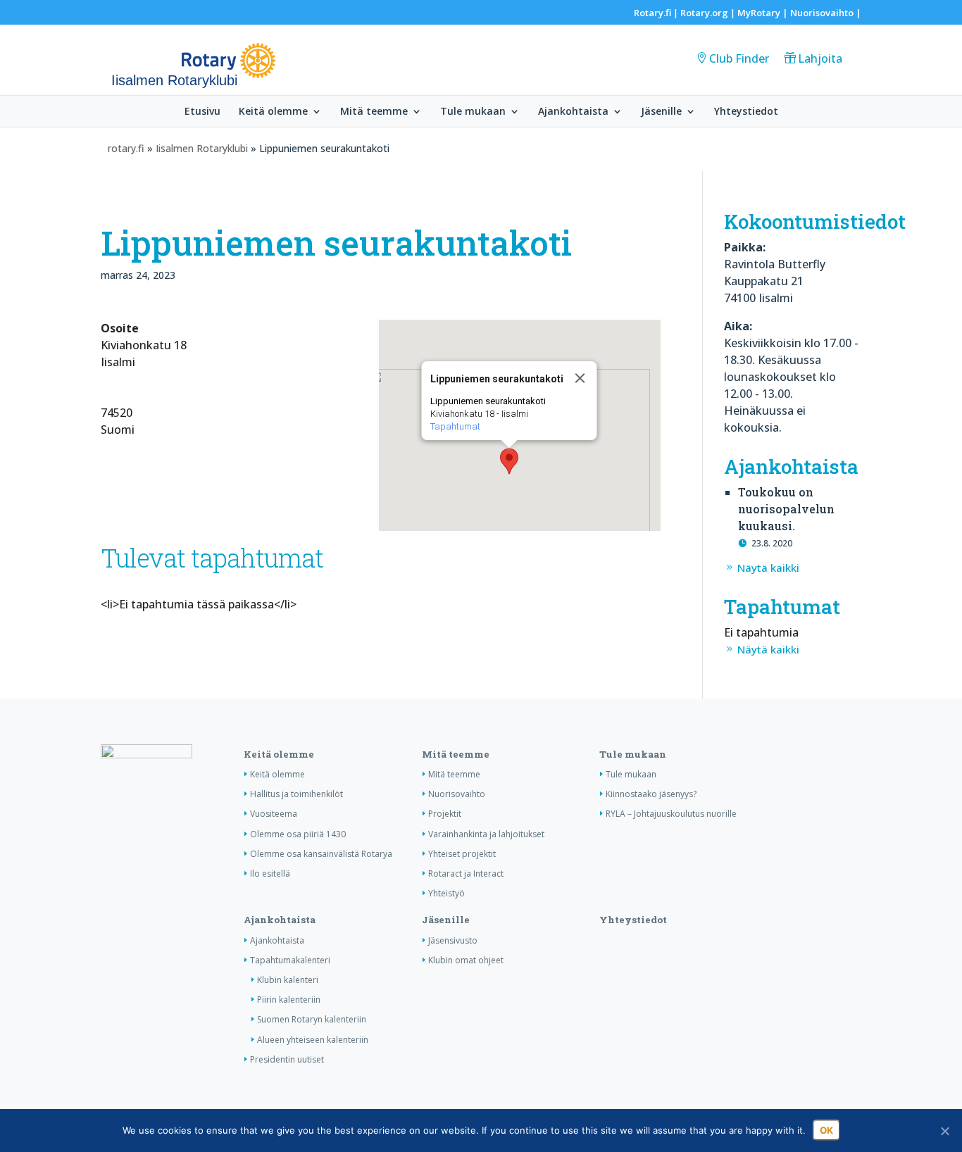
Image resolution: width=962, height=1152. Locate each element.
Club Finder (739, 58)
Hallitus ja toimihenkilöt (296, 794)
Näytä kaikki (768, 568)
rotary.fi (126, 148)
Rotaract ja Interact (466, 873)
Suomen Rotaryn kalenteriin (311, 1019)
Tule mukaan (473, 112)
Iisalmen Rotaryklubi (202, 148)
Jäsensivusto (452, 940)
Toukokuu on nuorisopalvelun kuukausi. (786, 508)
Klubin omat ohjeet (466, 960)
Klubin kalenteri (287, 980)
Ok (826, 1130)
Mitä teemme (374, 112)
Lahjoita (820, 58)
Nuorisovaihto (822, 12)
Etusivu (202, 112)
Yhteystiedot (746, 112)
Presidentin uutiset (287, 1059)
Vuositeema (273, 814)
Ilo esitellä (270, 873)
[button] (509, 461)
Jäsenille (661, 112)
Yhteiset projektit (462, 854)
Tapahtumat (455, 426)
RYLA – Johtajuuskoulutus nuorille (671, 814)
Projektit (444, 814)
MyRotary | (763, 12)
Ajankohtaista (573, 112)
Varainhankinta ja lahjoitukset (486, 834)
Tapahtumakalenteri (290, 960)
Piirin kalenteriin (288, 1000)
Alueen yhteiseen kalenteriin (312, 1040)
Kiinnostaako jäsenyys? (651, 794)
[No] (944, 1131)
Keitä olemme (273, 112)
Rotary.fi (652, 12)
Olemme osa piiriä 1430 (298, 834)
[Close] (580, 378)
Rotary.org (704, 12)
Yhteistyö (446, 893)
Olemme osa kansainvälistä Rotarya (321, 854)
